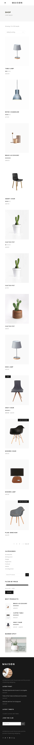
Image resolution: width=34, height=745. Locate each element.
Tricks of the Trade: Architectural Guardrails (15, 696)
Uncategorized (9, 569)
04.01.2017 (5, 692)
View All (27, 544)
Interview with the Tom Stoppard (12, 701)
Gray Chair (9, 408)
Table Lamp (9, 68)
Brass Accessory (12, 155)
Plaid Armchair (11, 533)
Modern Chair (10, 451)
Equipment (8, 561)
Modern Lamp (10, 492)
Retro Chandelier (12, 112)
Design (7, 559)
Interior (7, 566)
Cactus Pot (10, 242)
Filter (9, 592)
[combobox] (15, 32)
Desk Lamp (9, 367)
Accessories (8, 554)
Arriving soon (8, 557)
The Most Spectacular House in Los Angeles (15, 690)
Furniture (7, 564)
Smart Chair (10, 199)
